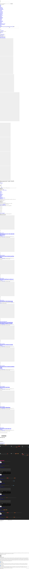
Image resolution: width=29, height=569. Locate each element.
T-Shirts (1, 19)
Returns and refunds (2, 440)
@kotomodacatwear (2, 463)
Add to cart (1, 188)
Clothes (1, 255)
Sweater (1, 16)
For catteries (1, 11)
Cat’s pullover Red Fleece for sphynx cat (6, 279)
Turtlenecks (3, 255)
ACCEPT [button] (5, 554)
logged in (4, 204)
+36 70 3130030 (3, 436)
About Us (1, 438)
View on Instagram (2, 460)
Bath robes (1, 13)
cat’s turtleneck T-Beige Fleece (5, 407)
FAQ (0, 6)
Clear (1, 187)
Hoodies (1, 18)
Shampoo (1, 14)
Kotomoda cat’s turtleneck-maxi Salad (6, 344)
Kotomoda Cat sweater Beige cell (5, 428)
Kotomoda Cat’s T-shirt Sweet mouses (6, 301)
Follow (0, 477)
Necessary (2, 562)
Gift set (1, 22)
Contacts (1, 7)
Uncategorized (1, 9)
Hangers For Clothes (2, 24)
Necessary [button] (1, 561)
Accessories (1, 8)
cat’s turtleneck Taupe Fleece (5, 387)
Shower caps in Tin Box (2, 23)
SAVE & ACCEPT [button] (2, 568)
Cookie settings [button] (2, 554)
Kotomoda (1, 345)
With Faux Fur (1, 21)
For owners (1, 12)
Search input (1, 3)
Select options (3, 236)
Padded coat (1, 17)
